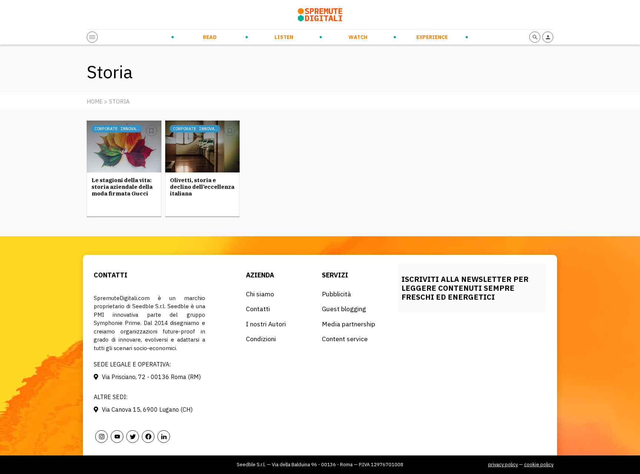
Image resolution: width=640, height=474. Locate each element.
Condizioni (261, 339)
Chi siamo (260, 294)
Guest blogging (344, 309)
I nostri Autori (266, 324)
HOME (95, 101)
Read (210, 37)
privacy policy (503, 464)
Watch (358, 37)
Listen (283, 37)
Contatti (258, 309)
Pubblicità (336, 294)
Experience (432, 37)
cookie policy (538, 464)
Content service (345, 339)
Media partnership (348, 324)
